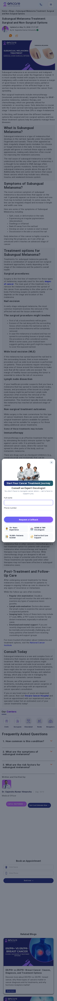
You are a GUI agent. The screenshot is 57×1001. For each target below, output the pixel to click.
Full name (8, 497)
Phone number (10, 508)
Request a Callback (28, 519)
